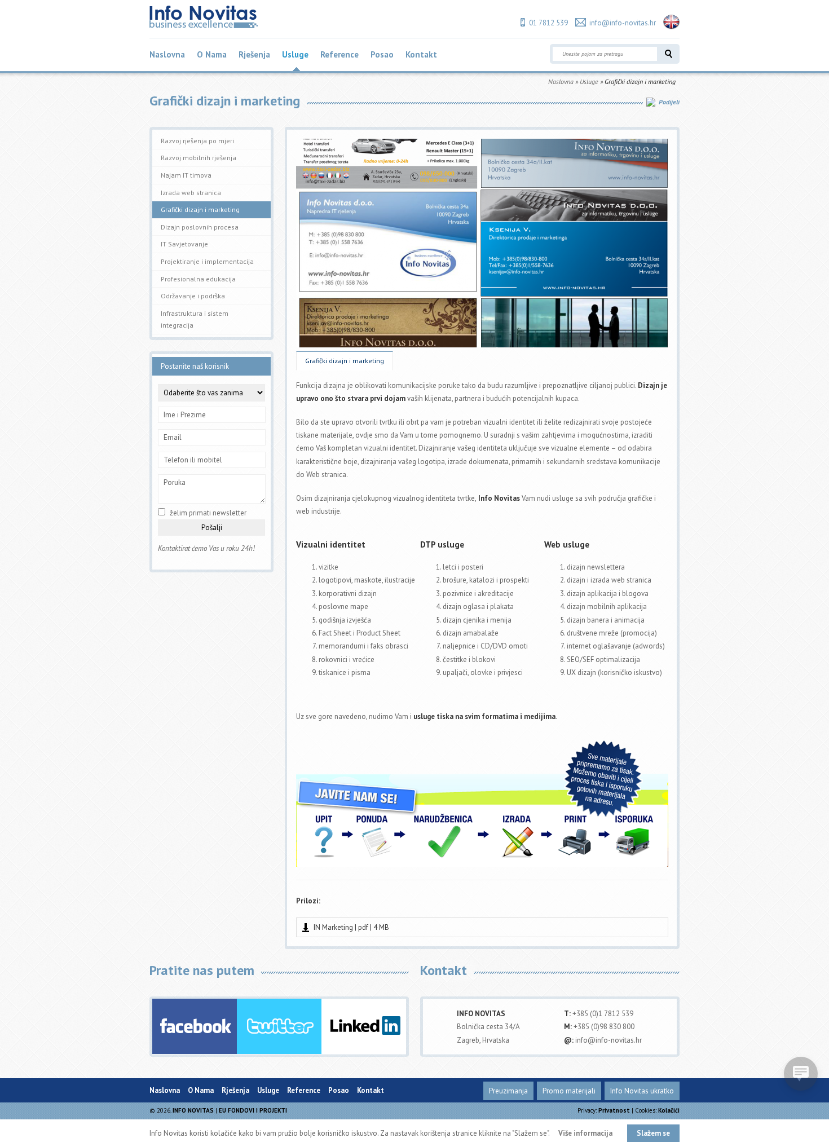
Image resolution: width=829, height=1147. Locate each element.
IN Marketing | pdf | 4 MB (351, 927)
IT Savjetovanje (184, 244)
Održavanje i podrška (193, 296)
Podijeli (669, 102)
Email (173, 437)
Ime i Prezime (185, 415)
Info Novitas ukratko (642, 1091)
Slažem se (653, 1133)
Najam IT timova (186, 175)
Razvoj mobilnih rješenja (198, 157)
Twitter (279, 1026)
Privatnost (614, 1110)
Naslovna (167, 54)
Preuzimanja (508, 1091)
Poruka (175, 482)
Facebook (194, 1026)
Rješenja (254, 54)
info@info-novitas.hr (622, 23)
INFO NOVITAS (193, 1110)
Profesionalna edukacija (198, 279)
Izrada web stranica (191, 192)
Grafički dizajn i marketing (344, 360)
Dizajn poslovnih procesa (200, 227)
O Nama (212, 54)
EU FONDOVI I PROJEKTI (253, 1110)
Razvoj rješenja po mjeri (197, 140)
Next (702, 250)
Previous (261, 250)
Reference (339, 54)
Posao (382, 54)
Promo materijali (569, 1091)
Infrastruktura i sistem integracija (194, 319)
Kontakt (421, 54)
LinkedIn (363, 1026)
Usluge (295, 54)
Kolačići (669, 1110)
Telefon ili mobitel (193, 460)
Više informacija (585, 1133)
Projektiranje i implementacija (207, 261)
